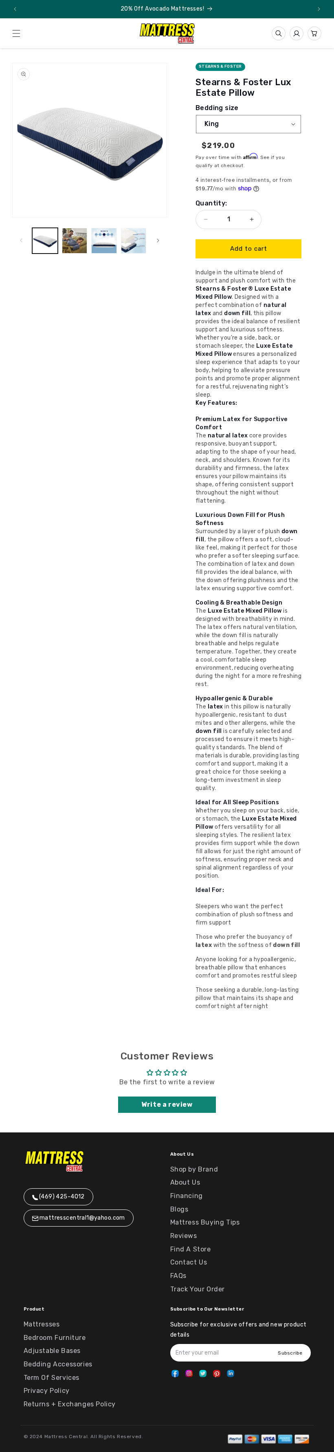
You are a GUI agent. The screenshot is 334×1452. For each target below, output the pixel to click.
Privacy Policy (47, 1391)
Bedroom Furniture (55, 1338)
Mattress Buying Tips (205, 1222)
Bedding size (217, 108)
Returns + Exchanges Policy (70, 1404)
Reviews (183, 1236)
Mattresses (42, 1324)
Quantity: (211, 203)
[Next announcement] (319, 9)
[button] (16, 33)
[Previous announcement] (15, 9)
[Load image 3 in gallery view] (104, 241)
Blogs (179, 1209)
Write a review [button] (166, 1104)
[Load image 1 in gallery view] (45, 241)
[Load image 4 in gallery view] (134, 241)
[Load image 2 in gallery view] (75, 241)
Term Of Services (52, 1377)
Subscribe (290, 1353)
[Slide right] (158, 240)
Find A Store (190, 1249)
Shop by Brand (194, 1169)
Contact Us (188, 1262)
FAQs (178, 1276)
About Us (185, 1182)
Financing (186, 1196)
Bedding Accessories (58, 1364)
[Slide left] (21, 240)
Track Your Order (197, 1289)
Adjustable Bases (52, 1351)
